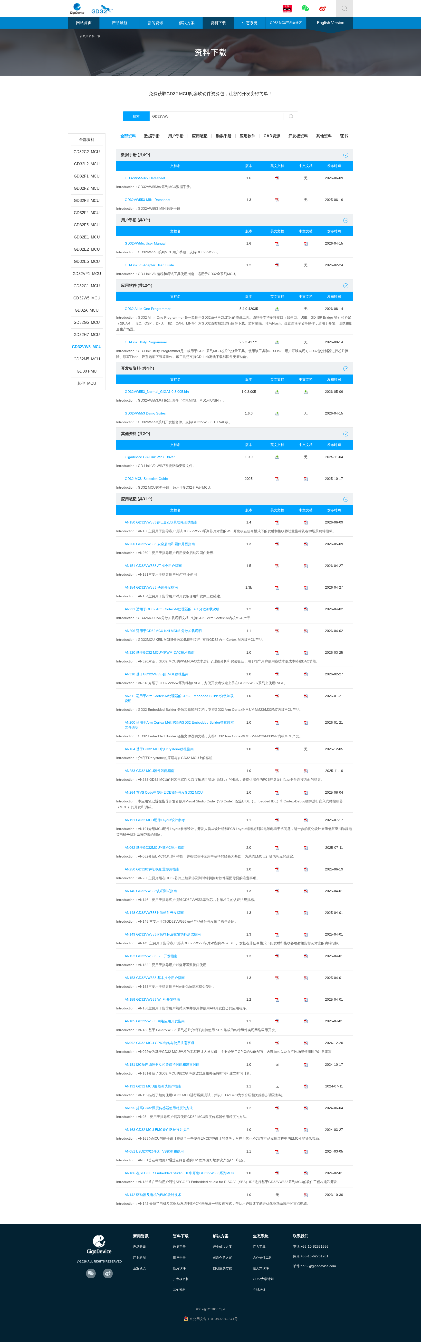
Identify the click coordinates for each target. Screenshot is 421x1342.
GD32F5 (87, 225)
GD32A (87, 310)
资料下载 (218, 23)
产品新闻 (139, 1247)
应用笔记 (200, 136)
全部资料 (87, 140)
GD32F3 (87, 200)
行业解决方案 (222, 1247)
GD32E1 (87, 237)
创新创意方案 (222, 1257)
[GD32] (101, 9)
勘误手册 (223, 136)
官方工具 (259, 1247)
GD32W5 (86, 298)
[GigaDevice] (79, 9)
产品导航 (119, 23)
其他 (86, 383)
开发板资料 (298, 136)
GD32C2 (87, 152)
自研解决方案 (222, 1268)
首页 (83, 36)
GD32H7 (87, 335)
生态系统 (250, 23)
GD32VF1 (87, 274)
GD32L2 (87, 164)
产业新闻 (139, 1257)
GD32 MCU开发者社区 (286, 23)
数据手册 (152, 136)
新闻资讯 (155, 23)
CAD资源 (272, 136)
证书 (344, 136)
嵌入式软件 (261, 1268)
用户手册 (176, 136)
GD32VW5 (87, 347)
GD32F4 (87, 213)
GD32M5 (87, 359)
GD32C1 (87, 286)
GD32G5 (87, 322)
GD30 (87, 371)
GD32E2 (87, 249)
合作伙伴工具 (262, 1257)
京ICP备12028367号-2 (211, 1309)
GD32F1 (87, 176)
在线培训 (259, 1290)
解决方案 (187, 23)
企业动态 (139, 1268)
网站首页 (84, 23)
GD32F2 (87, 188)
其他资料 (324, 136)
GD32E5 (87, 261)
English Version (330, 23)
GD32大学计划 (263, 1279)
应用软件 (247, 136)
